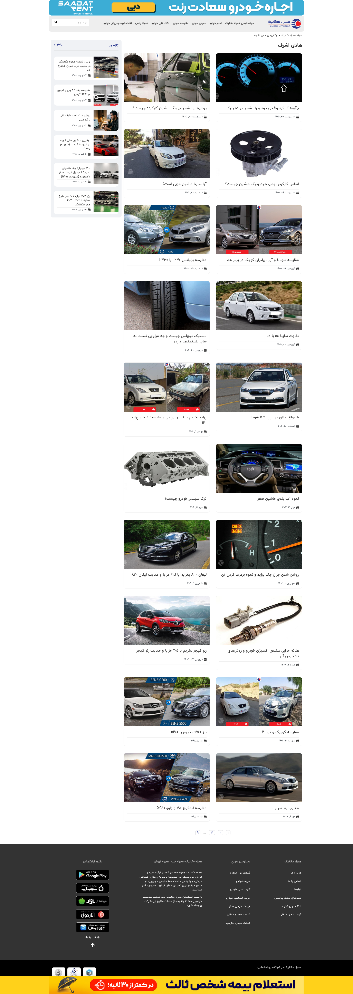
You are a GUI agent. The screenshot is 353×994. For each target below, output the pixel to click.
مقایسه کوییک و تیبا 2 (280, 732)
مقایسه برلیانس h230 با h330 (183, 260)
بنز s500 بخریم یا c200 (189, 732)
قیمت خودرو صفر (239, 906)
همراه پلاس (141, 23)
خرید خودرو (243, 881)
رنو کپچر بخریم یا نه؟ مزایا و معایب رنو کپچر (171, 650)
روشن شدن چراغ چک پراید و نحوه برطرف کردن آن (260, 574)
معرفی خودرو (199, 23)
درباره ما (296, 873)
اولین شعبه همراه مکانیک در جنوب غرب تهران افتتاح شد (74, 66)
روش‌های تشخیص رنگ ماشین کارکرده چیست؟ (170, 108)
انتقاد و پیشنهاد (291, 906)
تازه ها (113, 45)
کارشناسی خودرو (240, 889)
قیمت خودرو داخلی (238, 915)
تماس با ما (294, 881)
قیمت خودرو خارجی (238, 923)
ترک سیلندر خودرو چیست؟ (185, 498)
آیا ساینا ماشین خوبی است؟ (184, 184)
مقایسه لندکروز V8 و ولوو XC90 (182, 808)
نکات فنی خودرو (160, 23)
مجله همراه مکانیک (291, 35)
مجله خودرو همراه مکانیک (239, 23)
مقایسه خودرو (180, 23)
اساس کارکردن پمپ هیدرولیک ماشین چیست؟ (262, 184)
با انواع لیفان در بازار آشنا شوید (275, 417)
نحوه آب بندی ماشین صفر (278, 498)
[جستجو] (56, 22)
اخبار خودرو (216, 23)
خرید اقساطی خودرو (238, 898)
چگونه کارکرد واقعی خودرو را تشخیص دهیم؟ (263, 108)
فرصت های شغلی (290, 915)
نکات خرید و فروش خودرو (118, 23)
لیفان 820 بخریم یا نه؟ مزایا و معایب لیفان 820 (169, 574)
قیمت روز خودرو (240, 873)
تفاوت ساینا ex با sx (283, 336)
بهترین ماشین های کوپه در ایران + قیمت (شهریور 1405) (75, 144)
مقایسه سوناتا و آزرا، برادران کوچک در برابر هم (263, 260)
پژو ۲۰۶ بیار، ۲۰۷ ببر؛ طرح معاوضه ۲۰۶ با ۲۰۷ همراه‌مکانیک (74, 200)
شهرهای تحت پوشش (287, 898)
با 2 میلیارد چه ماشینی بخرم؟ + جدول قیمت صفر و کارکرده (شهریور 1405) (74, 172)
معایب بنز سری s (285, 808)
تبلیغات (296, 889)
